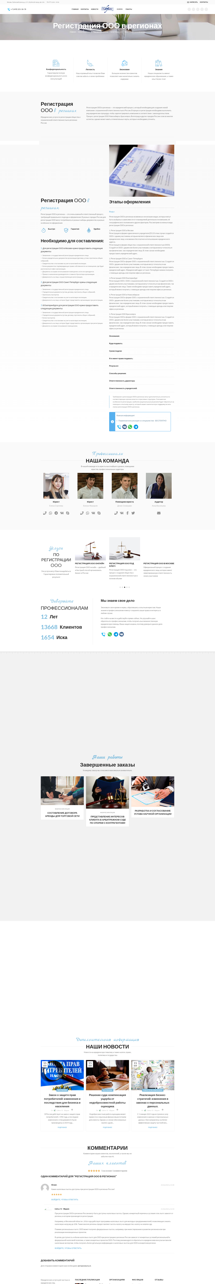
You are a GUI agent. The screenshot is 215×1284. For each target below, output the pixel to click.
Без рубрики (62, 1090)
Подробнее (62, 1127)
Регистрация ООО (116, 32)
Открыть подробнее (82, 778)
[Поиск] (185, 2)
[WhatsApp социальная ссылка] (197, 9)
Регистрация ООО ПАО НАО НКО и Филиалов (93, 32)
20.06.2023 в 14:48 (167, 1185)
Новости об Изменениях (152, 1090)
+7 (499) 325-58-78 (18, 9)
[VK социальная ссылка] (202, 9)
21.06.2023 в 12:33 (167, 1209)
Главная (73, 32)
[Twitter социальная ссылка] (193, 9)
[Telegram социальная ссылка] (206, 9)
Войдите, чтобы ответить (64, 1199)
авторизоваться (84, 1266)
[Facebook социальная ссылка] (189, 9)
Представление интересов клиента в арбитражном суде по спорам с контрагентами (107, 819)
